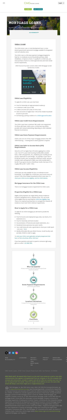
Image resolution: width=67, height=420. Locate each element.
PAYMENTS (28, 9)
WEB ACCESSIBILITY (10, 358)
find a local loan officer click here (28, 238)
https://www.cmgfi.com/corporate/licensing (47, 411)
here (25, 229)
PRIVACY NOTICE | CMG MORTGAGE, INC (35, 361)
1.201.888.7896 (28, 243)
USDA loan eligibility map (43, 199)
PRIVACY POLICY (46, 358)
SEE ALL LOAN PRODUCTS (32, 329)
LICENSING (23, 358)
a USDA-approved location (43, 115)
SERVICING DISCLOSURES (57, 358)
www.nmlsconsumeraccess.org (19, 389)
